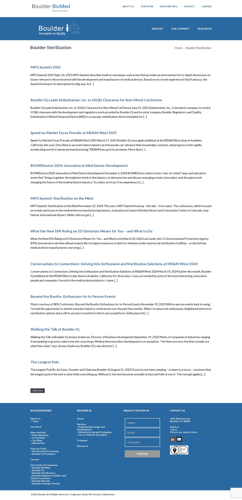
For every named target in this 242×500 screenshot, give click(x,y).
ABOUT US (128, 6)
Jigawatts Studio (80, 494)
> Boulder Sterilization (42, 473)
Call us (173, 429)
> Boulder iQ (37, 470)
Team (35, 421)
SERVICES (157, 28)
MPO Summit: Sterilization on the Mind (61, 198)
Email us (174, 426)
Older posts (37, 390)
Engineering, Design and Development (91, 428)
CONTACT (189, 6)
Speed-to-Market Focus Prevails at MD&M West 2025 (73, 133)
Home (178, 48)
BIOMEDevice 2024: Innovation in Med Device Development (79, 165)
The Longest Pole (44, 362)
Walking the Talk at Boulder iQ (54, 329)
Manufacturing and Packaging (95, 432)
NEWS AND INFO (168, 6)
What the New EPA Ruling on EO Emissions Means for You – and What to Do (91, 231)
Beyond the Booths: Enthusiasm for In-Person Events (73, 296)
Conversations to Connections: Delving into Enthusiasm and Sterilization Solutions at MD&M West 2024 (114, 264)
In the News (38, 437)
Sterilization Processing (45, 451)
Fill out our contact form (183, 432)
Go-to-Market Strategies (93, 434)
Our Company (180, 28)
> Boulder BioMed (40, 467)
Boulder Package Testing (46, 483)
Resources (205, 28)
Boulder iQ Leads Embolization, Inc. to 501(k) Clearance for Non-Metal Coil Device (96, 100)
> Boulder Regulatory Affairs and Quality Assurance (48, 477)
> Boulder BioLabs (40, 480)
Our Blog (37, 440)
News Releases (40, 435)
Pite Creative (94, 494)
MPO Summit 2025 (45, 67)
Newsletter (38, 443)
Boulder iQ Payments (43, 453)
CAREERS (207, 6)
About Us (35, 418)
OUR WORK (147, 6)
